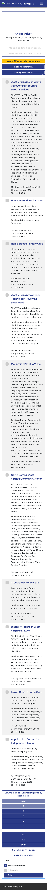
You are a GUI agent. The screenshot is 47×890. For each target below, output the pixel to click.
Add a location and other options (24, 54)
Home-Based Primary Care (27, 243)
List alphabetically (24, 73)
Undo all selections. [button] (23, 855)
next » (24, 845)
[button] (43, 67)
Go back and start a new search (25, 48)
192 (23, 835)
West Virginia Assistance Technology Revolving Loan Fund (26, 299)
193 (23, 840)
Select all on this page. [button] (23, 850)
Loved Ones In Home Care (26, 692)
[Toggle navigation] (41, 3)
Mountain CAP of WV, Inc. (26, 364)
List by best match (23, 67)
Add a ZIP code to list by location (23, 61)
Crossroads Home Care (25, 582)
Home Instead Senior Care (27, 200)
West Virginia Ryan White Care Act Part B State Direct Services (26, 86)
